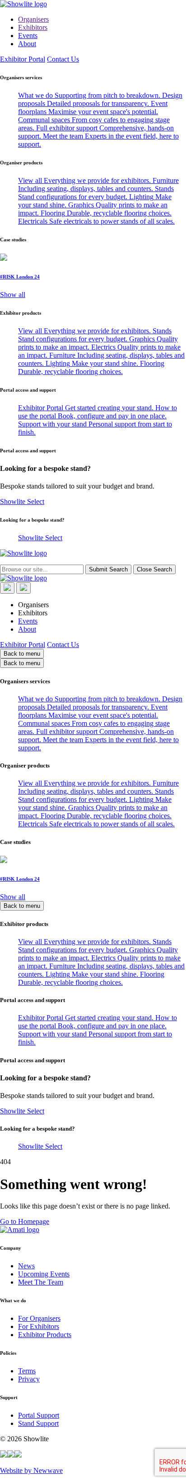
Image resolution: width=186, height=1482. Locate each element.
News (26, 1266)
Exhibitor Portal (22, 59)
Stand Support (38, 1423)
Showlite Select (22, 501)
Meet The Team (40, 1282)
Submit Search (108, 569)
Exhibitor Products (44, 1334)
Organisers (33, 19)
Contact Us (63, 59)
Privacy (29, 1379)
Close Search (154, 569)
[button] (3, 1455)
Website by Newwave (31, 1470)
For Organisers (39, 1318)
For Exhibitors (38, 1326)
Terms (27, 1371)
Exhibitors (32, 27)
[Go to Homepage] (93, 4)
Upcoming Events (44, 1274)
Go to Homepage (24, 1221)
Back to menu (22, 653)
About (27, 44)
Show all (12, 294)
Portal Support (38, 1415)
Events (27, 35)
